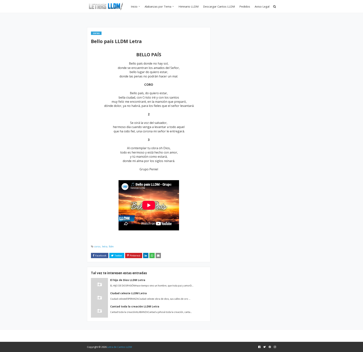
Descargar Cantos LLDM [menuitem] (219, 6)
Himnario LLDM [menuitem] (188, 6)
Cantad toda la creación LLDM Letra (134, 306)
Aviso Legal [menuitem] (262, 6)
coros (97, 246)
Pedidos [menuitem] (244, 6)
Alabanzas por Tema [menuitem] (158, 6)
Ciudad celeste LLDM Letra (128, 293)
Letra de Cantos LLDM (119, 347)
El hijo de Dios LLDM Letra (127, 280)
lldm (111, 246)
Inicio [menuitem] (134, 6)
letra (104, 246)
